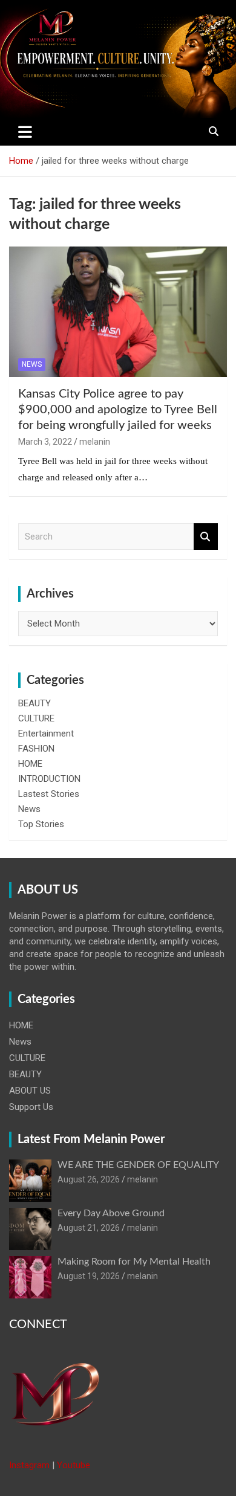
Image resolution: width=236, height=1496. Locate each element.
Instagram (29, 1465)
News (32, 364)
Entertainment (46, 733)
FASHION (36, 748)
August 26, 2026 (88, 1179)
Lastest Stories (48, 793)
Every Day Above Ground (111, 1213)
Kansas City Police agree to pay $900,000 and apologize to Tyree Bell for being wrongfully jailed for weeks (117, 409)
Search (206, 536)
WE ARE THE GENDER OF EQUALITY (138, 1165)
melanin (94, 442)
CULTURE (36, 718)
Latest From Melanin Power (91, 1139)
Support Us (31, 1106)
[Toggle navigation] (25, 132)
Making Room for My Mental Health (134, 1261)
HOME (30, 763)
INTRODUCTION (49, 778)
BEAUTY (34, 703)
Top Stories (41, 824)
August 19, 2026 (88, 1276)
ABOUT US (30, 1090)
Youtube (73, 1465)
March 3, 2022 (45, 442)
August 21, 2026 (88, 1228)
